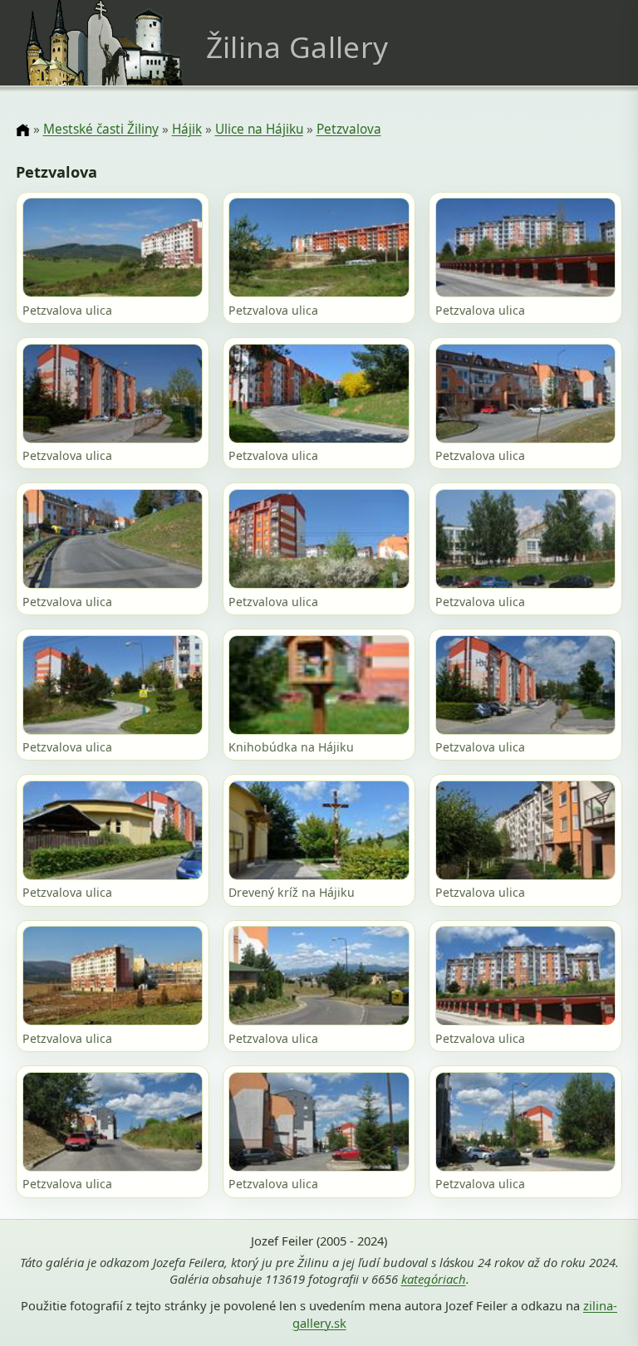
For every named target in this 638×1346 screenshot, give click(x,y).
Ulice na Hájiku (259, 129)
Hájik (187, 129)
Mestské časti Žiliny (101, 129)
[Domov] (22, 130)
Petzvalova (349, 129)
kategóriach (433, 1278)
